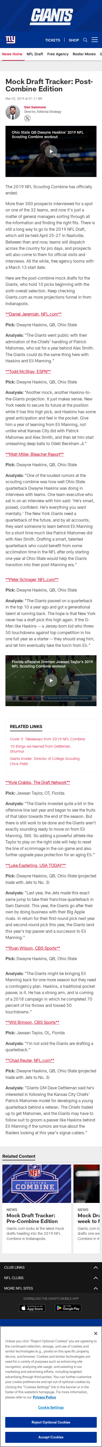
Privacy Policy (44, 1397)
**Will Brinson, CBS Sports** (32, 1022)
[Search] (85, 39)
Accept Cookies (51, 1437)
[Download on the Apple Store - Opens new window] (32, 1308)
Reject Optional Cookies (51, 1422)
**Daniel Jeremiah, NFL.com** (33, 313)
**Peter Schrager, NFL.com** (32, 579)
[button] (51, 151)
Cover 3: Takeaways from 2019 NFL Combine (47, 739)
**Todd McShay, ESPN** (28, 371)
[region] (51, 1386)
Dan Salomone (35, 107)
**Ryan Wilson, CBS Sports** (32, 948)
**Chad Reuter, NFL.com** (29, 1060)
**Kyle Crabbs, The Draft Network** (37, 782)
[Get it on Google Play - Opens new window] (68, 1310)
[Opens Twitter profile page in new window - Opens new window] (27, 118)
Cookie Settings (51, 1407)
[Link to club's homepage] (10, 37)
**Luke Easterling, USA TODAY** (35, 865)
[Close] (95, 1333)
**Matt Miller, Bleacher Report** (34, 454)
